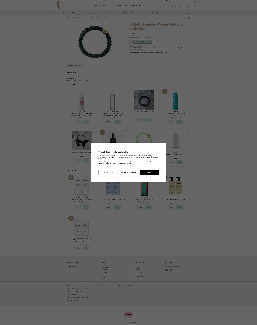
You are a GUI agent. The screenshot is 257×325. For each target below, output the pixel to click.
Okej (149, 172)
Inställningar (108, 172)
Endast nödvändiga (128, 172)
